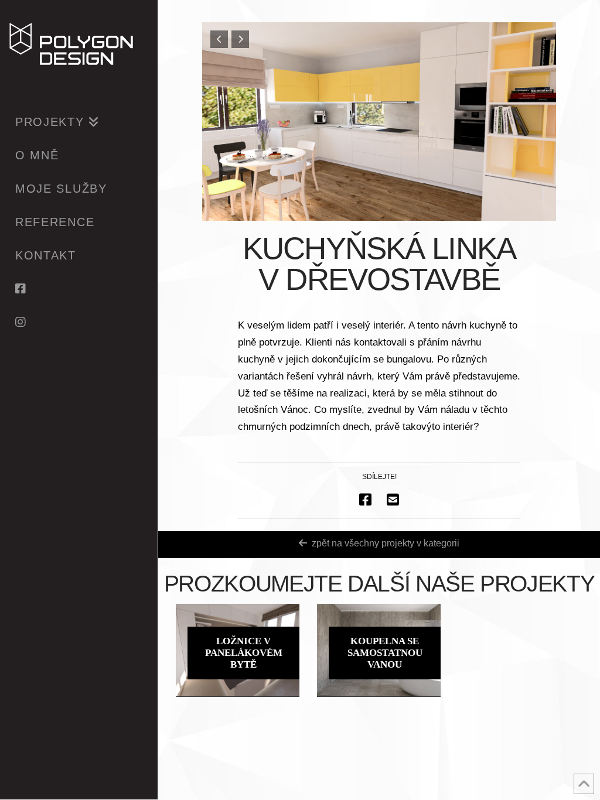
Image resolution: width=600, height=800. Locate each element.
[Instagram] (79, 322)
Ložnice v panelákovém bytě (243, 652)
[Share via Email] (393, 499)
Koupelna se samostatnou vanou (384, 652)
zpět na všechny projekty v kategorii (385, 543)
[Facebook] (79, 288)
